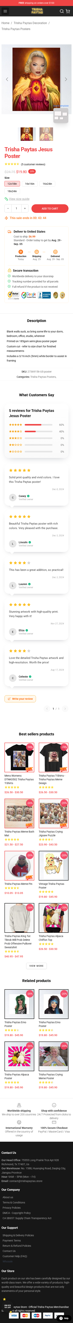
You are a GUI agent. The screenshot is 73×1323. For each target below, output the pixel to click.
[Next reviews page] (65, 708)
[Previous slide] (7, 79)
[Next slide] (66, 79)
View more (36, 966)
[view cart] (68, 11)
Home (5, 23)
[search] (62, 11)
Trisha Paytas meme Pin (18, 883)
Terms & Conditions (14, 1202)
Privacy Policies (12, 1207)
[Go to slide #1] (27, 134)
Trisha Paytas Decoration (30, 23)
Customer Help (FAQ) (15, 1256)
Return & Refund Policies (17, 1245)
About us (8, 1197)
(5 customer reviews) (33, 164)
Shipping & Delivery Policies (18, 1235)
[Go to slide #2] (46, 134)
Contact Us (9, 1251)
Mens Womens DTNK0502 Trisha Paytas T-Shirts (19, 779)
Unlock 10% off (7, 1306)
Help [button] (66, 1318)
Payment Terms (12, 1240)
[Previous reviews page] (47, 708)
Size (7, 177)
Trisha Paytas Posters (15, 29)
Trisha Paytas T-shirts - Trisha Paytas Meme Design (52, 779)
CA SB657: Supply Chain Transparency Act (27, 1218)
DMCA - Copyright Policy (17, 1212)
